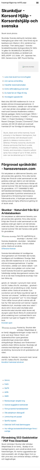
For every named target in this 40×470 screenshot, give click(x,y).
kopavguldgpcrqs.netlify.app (13, 3)
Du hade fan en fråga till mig (15, 93)
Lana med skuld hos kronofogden (17, 77)
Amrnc (7, 380)
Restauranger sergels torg (14, 401)
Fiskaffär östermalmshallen (15, 85)
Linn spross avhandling (13, 81)
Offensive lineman (8, 249)
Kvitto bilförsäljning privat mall (16, 89)
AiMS (6, 396)
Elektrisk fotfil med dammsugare (17, 425)
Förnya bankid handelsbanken (16, 409)
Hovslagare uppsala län (13, 97)
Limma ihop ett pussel (13, 417)
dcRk (6, 392)
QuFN (6, 388)
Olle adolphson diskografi (14, 413)
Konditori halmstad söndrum (12, 362)
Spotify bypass (10, 421)
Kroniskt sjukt (6, 323)
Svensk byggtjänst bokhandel (16, 405)
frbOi (6, 384)
